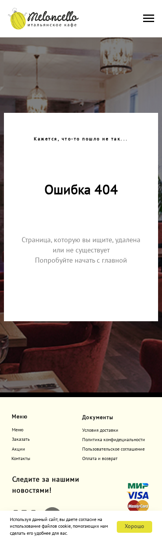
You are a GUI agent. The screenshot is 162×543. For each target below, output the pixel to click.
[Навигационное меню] (148, 18)
